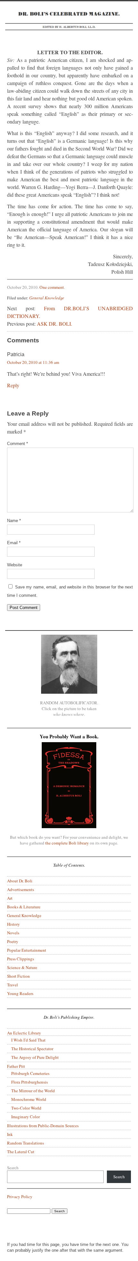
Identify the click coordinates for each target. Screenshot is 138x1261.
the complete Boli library (67, 843)
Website (14, 564)
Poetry (12, 941)
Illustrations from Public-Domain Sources (43, 1125)
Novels (13, 933)
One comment (51, 287)
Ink (10, 1134)
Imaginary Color (25, 1116)
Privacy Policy (19, 1196)
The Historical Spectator (32, 1048)
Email (14, 542)
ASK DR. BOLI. (54, 323)
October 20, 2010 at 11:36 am (33, 362)
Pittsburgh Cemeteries (30, 1073)
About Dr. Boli (19, 881)
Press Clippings (20, 959)
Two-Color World (26, 1108)
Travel (12, 985)
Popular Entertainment (26, 950)
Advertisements (20, 889)
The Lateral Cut (20, 1151)
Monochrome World (28, 1099)
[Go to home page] (69, 25)
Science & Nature (22, 967)
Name (14, 520)
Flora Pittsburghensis (29, 1082)
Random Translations (25, 1143)
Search (13, 1168)
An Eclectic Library (24, 1033)
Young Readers (20, 993)
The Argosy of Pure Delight (35, 1057)
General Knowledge (46, 298)
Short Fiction (18, 976)
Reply (13, 385)
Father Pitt (16, 1066)
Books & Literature (23, 907)
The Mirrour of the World (33, 1091)
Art (10, 898)
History (13, 924)
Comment (17, 443)
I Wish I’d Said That (28, 1040)
